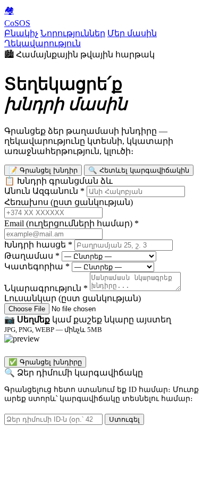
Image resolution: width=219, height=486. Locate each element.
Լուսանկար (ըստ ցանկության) (72, 298)
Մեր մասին (132, 33)
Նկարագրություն (46, 288)
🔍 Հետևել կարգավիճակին (138, 170)
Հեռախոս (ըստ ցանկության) (68, 202)
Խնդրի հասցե (38, 244)
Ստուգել (124, 419)
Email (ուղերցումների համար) (71, 223)
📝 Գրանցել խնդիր (43, 170)
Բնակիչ (21, 33)
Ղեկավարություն (42, 43)
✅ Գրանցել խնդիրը (45, 362)
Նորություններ (72, 33)
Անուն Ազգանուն (44, 190)
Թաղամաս (32, 255)
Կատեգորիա (37, 266)
